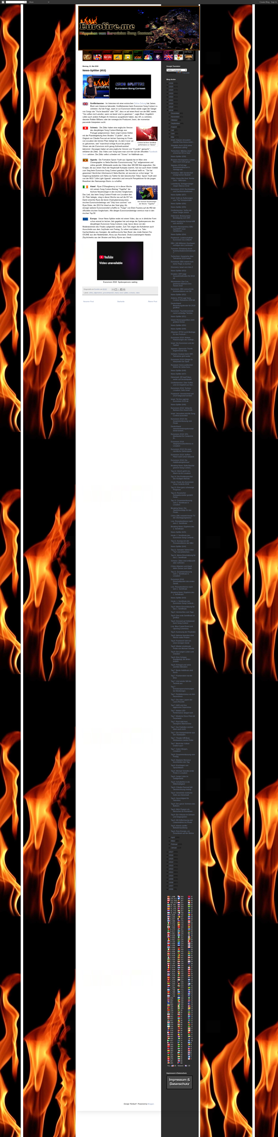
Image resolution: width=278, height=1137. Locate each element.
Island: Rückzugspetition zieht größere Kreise (182, 321)
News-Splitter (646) (178, 405)
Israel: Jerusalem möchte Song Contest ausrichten (183, 415)
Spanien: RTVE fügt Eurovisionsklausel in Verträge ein (180, 167)
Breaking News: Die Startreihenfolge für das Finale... (181, 510)
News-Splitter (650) (178, 325)
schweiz (132, 293)
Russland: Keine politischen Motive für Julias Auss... (182, 366)
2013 (171, 866)
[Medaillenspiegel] (178, 60)
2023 (171, 93)
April (173, 837)
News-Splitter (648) (178, 371)
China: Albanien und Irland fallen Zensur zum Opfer (181, 567)
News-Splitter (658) (178, 156)
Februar (174, 844)
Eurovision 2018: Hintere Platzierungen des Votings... (183, 339)
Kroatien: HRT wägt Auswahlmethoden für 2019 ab (183, 276)
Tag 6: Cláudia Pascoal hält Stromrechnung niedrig (181, 788)
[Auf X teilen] (118, 289)
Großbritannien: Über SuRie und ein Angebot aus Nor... (182, 384)
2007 (171, 886)
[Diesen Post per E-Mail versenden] (113, 289)
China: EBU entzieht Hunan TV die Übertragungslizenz (183, 517)
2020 (171, 104)
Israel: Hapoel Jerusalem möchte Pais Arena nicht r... (182, 141)
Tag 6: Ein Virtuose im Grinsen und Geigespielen (183, 816)
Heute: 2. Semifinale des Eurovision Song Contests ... (183, 536)
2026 (171, 83)
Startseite (121, 302)
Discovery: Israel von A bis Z (182, 267)
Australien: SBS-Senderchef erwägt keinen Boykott (182, 174)
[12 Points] (189, 60)
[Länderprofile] (98, 60)
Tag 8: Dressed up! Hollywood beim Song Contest (182, 622)
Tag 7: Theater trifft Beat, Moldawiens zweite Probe (182, 739)
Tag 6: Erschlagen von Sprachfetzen (179, 766)
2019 (171, 107)
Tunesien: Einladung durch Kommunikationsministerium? (183, 251)
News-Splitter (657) (178, 195)
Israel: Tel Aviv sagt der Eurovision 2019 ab (180, 400)
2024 (171, 90)
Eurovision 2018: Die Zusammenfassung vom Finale (181, 421)
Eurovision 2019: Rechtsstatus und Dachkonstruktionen (183, 190)
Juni (173, 134)
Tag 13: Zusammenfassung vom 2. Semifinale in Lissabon (181, 503)
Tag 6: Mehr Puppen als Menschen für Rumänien (181, 810)
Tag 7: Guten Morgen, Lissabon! (179, 750)
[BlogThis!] (115, 289)
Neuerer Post (88, 302)
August (174, 127)
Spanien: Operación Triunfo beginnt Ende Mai (182, 350)
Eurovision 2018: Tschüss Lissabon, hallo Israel (181, 389)
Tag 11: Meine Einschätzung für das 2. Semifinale (183, 556)
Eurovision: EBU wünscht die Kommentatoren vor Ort (182, 290)
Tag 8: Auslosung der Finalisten (183, 632)
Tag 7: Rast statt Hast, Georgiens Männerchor (181, 723)
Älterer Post (152, 302)
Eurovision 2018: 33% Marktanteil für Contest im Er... (182, 436)
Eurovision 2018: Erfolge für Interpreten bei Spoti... (182, 361)
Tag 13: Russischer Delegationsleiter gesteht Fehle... (182, 495)
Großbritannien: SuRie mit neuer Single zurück (181, 211)
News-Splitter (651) (178, 316)
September (175, 123)
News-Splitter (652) (178, 295)
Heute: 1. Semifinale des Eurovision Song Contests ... (183, 602)
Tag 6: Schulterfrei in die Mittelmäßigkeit (180, 783)
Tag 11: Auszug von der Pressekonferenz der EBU (182, 542)
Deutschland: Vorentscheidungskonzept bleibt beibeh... (182, 428)
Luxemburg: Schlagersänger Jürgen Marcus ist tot (182, 185)
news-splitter (123, 293)
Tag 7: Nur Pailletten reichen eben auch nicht (182, 728)
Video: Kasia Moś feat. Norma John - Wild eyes (182, 179)
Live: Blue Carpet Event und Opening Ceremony (182, 627)
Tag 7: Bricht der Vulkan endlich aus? (180, 745)
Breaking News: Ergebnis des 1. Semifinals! (182, 593)
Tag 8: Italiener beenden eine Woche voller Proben (182, 636)
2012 (171, 869)
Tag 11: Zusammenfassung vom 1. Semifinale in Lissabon (181, 574)
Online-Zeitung (140, 103)
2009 (171, 879)
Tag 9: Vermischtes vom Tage (182, 612)
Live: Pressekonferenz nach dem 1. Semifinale (182, 588)
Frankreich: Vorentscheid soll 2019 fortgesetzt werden (182, 395)
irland (117, 293)
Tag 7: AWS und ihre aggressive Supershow (181, 706)
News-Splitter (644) (178, 546)
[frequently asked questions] (180, 1089)
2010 (171, 876)
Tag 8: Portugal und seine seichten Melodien (181, 666)
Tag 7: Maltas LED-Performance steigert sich (182, 712)
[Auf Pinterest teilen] (124, 289)
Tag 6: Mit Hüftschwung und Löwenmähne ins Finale (182, 821)
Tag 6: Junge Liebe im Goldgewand (179, 777)
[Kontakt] (128, 60)
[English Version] (168, 60)
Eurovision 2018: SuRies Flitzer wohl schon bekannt (182, 456)
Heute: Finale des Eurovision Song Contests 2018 (182, 483)
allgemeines (98, 293)
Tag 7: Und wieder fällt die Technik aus (181, 682)
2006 (171, 889)
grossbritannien (108, 293)
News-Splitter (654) (178, 234)
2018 (171, 110)
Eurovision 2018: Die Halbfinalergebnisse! (180, 461)
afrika (91, 293)
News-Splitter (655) (178, 207)
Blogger (151, 1104)
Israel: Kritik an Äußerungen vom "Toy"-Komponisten (182, 199)
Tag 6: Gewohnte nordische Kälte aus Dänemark (181, 794)
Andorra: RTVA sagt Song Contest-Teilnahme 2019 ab (183, 299)
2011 (171, 872)
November (175, 117)
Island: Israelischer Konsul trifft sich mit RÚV (183, 222)
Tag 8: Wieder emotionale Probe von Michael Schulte (182, 647)
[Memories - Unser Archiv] (108, 60)
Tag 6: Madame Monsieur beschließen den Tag (181, 761)
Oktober (174, 120)
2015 (171, 859)
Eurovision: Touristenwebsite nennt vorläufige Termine (182, 312)
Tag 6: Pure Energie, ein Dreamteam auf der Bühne (182, 832)
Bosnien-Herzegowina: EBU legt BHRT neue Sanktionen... (182, 229)
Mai (172, 137)
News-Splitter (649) (178, 329)
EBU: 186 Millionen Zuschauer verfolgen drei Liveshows (183, 244)
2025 (171, 87)
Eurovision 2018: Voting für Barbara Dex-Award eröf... (182, 409)
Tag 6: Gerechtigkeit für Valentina (180, 799)
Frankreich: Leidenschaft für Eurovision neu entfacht (182, 239)
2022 (171, 97)
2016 (171, 855)
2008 (171, 883)
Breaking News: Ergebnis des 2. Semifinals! (182, 528)
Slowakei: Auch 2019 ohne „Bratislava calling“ (181, 146)
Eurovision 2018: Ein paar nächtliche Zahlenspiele (181, 450)
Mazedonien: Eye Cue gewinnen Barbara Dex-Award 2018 (181, 284)
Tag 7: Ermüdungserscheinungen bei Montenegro (182, 689)
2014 (171, 862)
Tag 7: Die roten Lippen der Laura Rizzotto (181, 701)
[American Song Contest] (148, 60)
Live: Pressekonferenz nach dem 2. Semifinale (182, 522)
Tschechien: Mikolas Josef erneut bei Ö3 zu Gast (181, 152)
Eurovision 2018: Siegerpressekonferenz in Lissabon (182, 444)
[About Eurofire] (138, 60)
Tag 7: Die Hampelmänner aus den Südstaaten (183, 734)
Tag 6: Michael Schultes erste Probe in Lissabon (182, 772)
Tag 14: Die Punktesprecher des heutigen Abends (182, 478)
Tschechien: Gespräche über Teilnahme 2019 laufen (182, 257)
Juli (172, 130)
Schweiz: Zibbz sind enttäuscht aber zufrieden (183, 562)
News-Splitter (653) (178, 271)
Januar (174, 848)
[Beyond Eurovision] (88, 60)
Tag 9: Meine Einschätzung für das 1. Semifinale (183, 608)
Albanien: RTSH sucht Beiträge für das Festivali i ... (183, 333)
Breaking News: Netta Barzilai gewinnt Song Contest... (182, 467)
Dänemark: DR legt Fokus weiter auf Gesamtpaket (181, 378)
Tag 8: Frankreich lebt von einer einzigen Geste (181, 642)
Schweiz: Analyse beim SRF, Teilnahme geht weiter (182, 355)
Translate (186, 73)
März (173, 841)
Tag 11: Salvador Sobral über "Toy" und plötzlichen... (182, 551)
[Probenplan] (158, 60)
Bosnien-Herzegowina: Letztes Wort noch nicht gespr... (183, 161)
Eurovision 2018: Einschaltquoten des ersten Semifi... (182, 581)
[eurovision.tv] (118, 60)
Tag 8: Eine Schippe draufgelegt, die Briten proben (180, 659)
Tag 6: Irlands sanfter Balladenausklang (179, 827)
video (138, 293)
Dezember (175, 113)
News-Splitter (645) (178, 532)
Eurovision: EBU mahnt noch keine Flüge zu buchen (182, 263)
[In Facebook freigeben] (121, 289)
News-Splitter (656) (178, 204)
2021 (171, 100)
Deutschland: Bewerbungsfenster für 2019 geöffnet (183, 305)
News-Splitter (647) (178, 374)
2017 (171, 852)
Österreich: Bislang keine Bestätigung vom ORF (181, 217)
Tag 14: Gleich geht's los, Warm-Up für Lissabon (181, 472)
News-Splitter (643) (178, 598)
